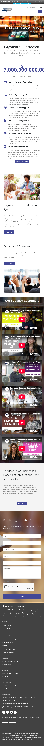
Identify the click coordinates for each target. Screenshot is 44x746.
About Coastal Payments (10, 673)
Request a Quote (22, 162)
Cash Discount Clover (9, 628)
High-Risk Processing (9, 642)
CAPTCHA (6, 581)
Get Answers (9, 263)
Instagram (15, 712)
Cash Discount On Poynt (10, 632)
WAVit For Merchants (9, 649)
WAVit (5, 645)
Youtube (11, 712)
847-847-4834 (31, 7)
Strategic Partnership (9, 685)
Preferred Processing (9, 639)
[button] (41, 8)
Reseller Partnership (9, 689)
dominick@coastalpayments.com (18, 703)
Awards (5, 676)
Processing (6, 635)
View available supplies (22, 4)
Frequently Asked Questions (11, 661)
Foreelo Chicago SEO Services (9, 722)
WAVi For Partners (8, 652)
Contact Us (22, 503)
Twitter (7, 712)
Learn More (9, 232)
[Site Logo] (7, 10)
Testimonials (7, 664)
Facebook (3, 712)
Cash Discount (7, 625)
